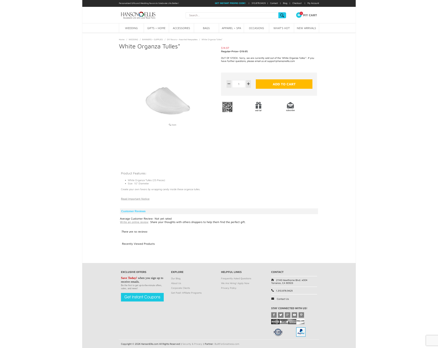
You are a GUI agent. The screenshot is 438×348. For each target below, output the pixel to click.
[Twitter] (281, 315)
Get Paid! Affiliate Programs (186, 292)
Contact (274, 3)
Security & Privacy (192, 343)
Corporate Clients (180, 287)
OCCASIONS (256, 28)
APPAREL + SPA (231, 28)
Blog (285, 3)
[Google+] (287, 315)
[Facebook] (274, 315)
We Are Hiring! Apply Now (235, 283)
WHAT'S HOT (281, 28)
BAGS (206, 28)
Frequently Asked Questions (236, 278)
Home (122, 39)
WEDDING (131, 28)
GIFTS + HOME (156, 28)
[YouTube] (294, 315)
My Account (313, 3)
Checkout (297, 3)
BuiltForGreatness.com (227, 343)
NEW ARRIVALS (306, 28)
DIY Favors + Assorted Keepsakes (182, 39)
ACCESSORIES (181, 28)
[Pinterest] (301, 315)
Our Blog (176, 278)
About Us (176, 283)
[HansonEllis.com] (152, 15)
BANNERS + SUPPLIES (152, 39)
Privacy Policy (228, 287)
